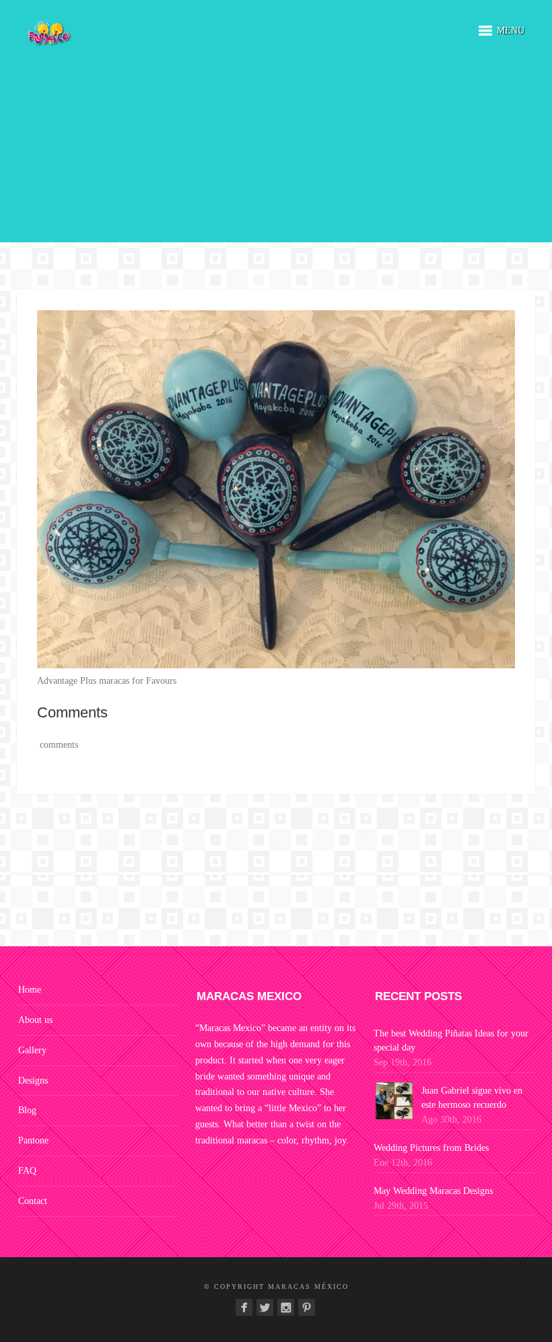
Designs (33, 1080)
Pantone (33, 1140)
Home (29, 990)
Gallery (32, 1050)
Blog (27, 1110)
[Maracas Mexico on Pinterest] (306, 1307)
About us (35, 1020)
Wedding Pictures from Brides (431, 1148)
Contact (32, 1201)
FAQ (27, 1171)
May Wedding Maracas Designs (433, 1191)
